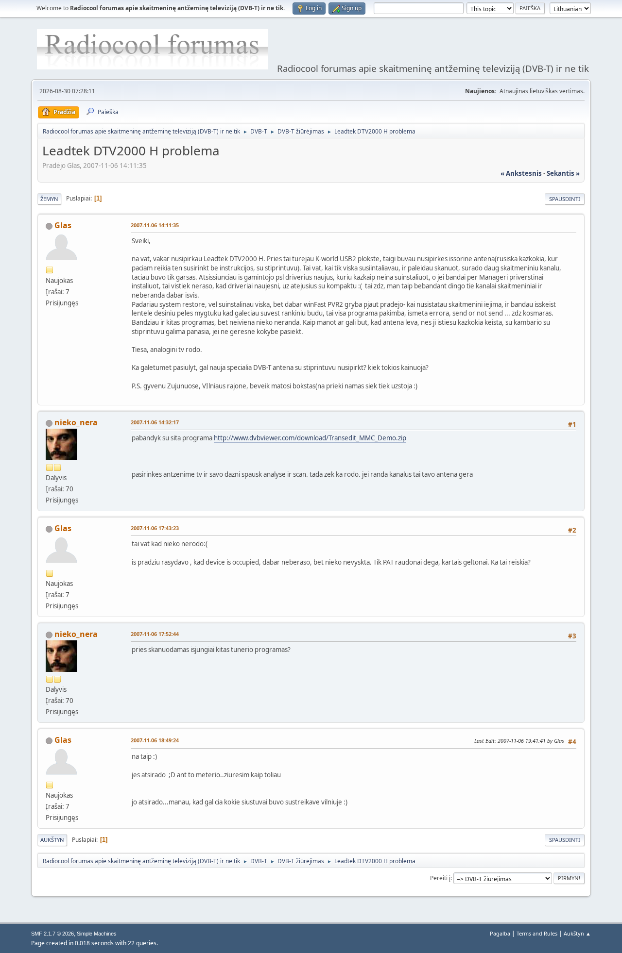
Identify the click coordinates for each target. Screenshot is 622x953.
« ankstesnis (521, 173)
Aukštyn (52, 839)
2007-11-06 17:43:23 (155, 528)
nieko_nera (76, 422)
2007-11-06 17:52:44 (155, 633)
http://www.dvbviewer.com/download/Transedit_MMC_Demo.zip (310, 438)
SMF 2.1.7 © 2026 (52, 933)
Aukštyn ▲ (577, 933)
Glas (62, 225)
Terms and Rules (537, 933)
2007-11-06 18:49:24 (155, 740)
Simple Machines (97, 933)
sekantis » (563, 173)
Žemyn (49, 198)
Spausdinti (564, 198)
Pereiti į (440, 878)
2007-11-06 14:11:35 (155, 225)
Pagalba (500, 933)
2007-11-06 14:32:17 (155, 422)
